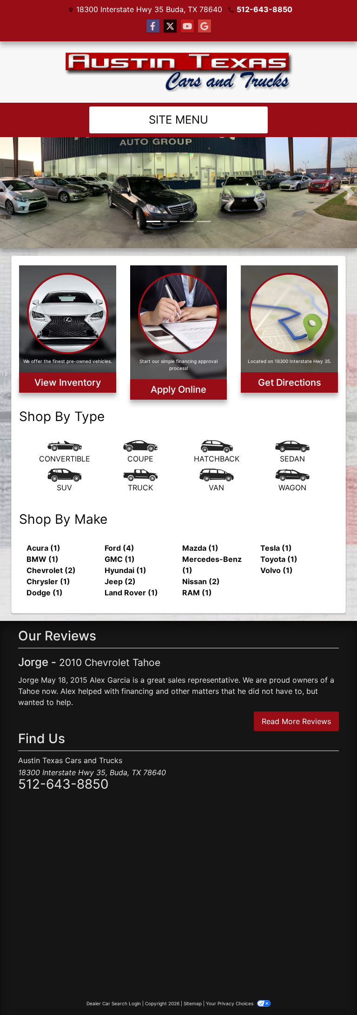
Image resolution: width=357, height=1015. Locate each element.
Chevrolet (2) (51, 552)
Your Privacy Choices (230, 985)
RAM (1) (197, 574)
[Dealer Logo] (178, 72)
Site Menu (178, 119)
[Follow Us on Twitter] (170, 26)
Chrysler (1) (48, 563)
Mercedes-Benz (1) (212, 546)
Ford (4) (119, 529)
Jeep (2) (120, 563)
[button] (8, 183)
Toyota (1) (279, 541)
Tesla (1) (276, 529)
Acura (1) (43, 529)
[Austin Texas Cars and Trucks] (178, 182)
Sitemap (193, 985)
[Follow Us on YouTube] (187, 26)
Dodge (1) (44, 574)
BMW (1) (42, 541)
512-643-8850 (264, 9)
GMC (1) (120, 541)
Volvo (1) (276, 552)
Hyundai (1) (125, 552)
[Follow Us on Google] (204, 26)
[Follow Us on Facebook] (152, 26)
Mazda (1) (200, 529)
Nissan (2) (201, 563)
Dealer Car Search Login (113, 985)
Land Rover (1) (131, 574)
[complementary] (329, 987)
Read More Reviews (296, 703)
